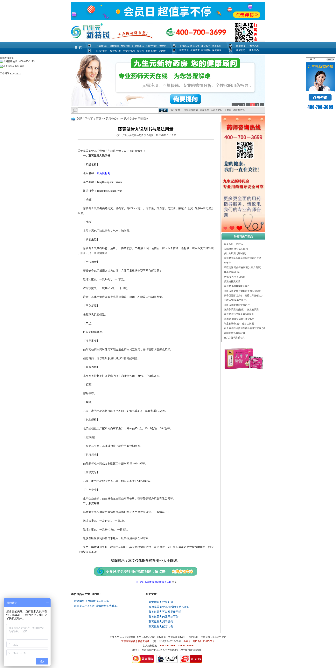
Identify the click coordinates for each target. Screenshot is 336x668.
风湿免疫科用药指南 (136, 118)
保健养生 (216, 50)
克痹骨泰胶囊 (191, 110)
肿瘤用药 (125, 46)
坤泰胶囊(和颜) (232, 272)
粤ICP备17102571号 (204, 641)
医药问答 (195, 46)
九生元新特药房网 (146, 637)
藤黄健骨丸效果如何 (161, 602)
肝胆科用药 (138, 46)
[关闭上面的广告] (320, 60)
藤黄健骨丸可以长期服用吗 (165, 611)
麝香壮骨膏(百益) (253, 295)
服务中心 (254, 50)
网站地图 (193, 637)
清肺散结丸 (239, 110)
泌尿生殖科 (102, 50)
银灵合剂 (228, 244)
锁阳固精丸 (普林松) (234, 333)
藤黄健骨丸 (103, 173)
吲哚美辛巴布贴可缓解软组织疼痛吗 (95, 605)
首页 (98, 118)
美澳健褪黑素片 (232, 281)
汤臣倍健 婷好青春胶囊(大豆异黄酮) (242, 267)
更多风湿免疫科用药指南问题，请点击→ (137, 572)
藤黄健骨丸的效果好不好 (163, 616)
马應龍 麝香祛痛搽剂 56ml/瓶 (239, 319)
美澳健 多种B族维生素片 (236, 286)
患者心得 (216, 46)
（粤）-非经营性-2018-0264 (166, 641)
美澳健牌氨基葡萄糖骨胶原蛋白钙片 (242, 258)
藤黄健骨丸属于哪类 (161, 621)
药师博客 (206, 50)
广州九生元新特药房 (133, 135)
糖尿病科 (114, 46)
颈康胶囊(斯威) (232, 323)
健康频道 (195, 50)
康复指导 (206, 46)
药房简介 (240, 46)
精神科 (162, 50)
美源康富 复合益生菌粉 (236, 248)
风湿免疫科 (115, 50)
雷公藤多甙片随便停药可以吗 (91, 601)
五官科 (140, 50)
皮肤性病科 (152, 46)
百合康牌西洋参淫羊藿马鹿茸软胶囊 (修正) (246, 328)
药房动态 (240, 50)
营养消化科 (129, 50)
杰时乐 (239, 244)
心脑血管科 (102, 46)
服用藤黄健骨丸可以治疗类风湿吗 (169, 606)
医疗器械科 (152, 50)
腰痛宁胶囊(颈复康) (234, 309)
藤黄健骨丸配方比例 (161, 626)
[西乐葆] (168, 80)
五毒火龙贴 (216, 110)
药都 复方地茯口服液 (235, 276)
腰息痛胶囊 (253, 309)
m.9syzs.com (219, 637)
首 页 (78, 47)
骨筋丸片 (204, 110)
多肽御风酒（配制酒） (235, 253)
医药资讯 (184, 50)
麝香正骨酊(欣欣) (233, 295)
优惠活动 (254, 46)
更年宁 (227, 262)
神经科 (162, 46)
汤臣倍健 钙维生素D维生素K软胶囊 (242, 290)
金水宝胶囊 (248, 323)
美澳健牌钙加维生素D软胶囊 (239, 314)
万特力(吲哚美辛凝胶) (235, 300)
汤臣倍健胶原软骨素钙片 (237, 305)
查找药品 (184, 46)
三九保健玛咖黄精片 (234, 337)
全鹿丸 (227, 110)
